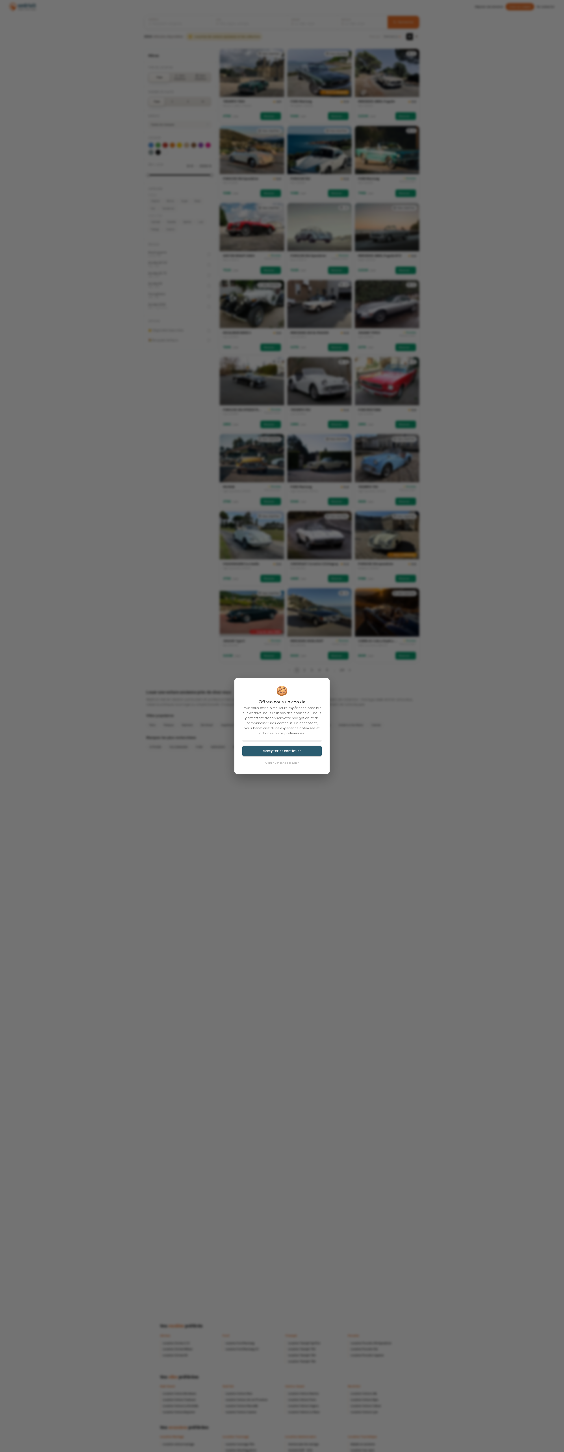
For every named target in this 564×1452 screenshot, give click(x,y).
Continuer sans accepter (282, 762)
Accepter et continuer (282, 751)
